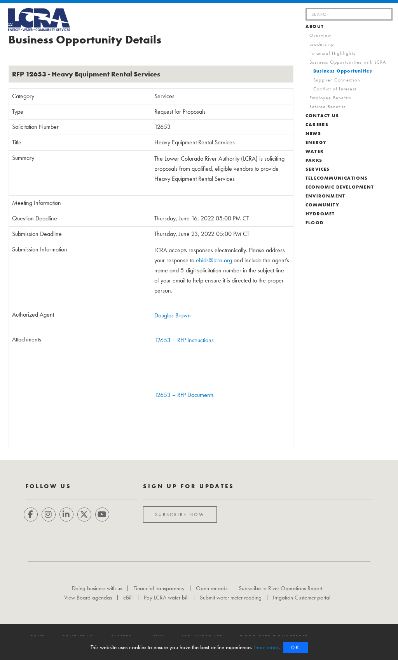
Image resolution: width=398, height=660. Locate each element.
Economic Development (339, 187)
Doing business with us (97, 588)
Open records (211, 588)
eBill (128, 597)
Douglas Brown (172, 315)
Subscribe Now (180, 514)
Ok (295, 647)
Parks (313, 160)
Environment (325, 196)
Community (322, 205)
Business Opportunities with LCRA (347, 62)
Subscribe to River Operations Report (280, 588)
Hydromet (320, 214)
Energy (315, 142)
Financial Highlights (332, 53)
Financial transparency (159, 588)
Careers (316, 124)
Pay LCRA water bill (166, 597)
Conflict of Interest (334, 89)
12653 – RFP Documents (184, 395)
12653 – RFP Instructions (184, 340)
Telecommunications (336, 178)
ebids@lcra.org (214, 260)
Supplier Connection (336, 80)
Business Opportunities (342, 71)
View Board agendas (88, 597)
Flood (314, 223)
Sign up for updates (188, 486)
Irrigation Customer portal (301, 597)
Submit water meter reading (231, 597)
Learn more (265, 647)
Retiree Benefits (327, 107)
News (313, 133)
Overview (320, 35)
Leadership (321, 44)
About (314, 26)
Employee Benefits (330, 98)
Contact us (322, 116)
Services (317, 169)
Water (314, 151)
